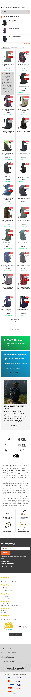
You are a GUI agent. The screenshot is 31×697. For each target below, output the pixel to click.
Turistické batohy (14, 7)
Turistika (5, 7)
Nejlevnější (14, 47)
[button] (3, 61)
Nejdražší (21, 47)
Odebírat (5, 553)
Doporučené (5, 47)
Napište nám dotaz (15, 372)
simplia (15, 693)
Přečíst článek (15, 425)
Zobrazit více (26, 43)
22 (17, 324)
